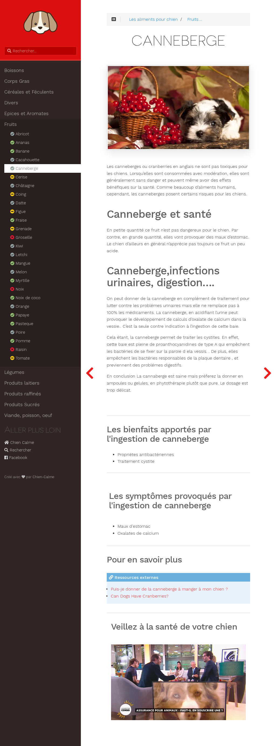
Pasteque (23, 323)
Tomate (22, 358)
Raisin (20, 349)
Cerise (20, 177)
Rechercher (19, 450)
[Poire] (89, 373)
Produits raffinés (22, 393)
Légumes (14, 372)
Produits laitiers (21, 383)
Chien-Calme (43, 477)
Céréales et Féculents (29, 92)
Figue (20, 211)
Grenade (23, 228)
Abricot (21, 134)
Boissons (14, 70)
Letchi (20, 254)
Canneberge (26, 168)
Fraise (20, 220)
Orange (21, 306)
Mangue (22, 263)
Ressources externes (135, 577)
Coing (20, 194)
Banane (21, 151)
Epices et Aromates (26, 113)
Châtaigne (24, 185)
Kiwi (18, 246)
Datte (20, 203)
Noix (19, 289)
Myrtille (21, 280)
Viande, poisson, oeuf (28, 415)
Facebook (17, 457)
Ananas (21, 142)
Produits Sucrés (22, 404)
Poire (19, 332)
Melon (20, 272)
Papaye (21, 315)
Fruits (10, 124)
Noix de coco (27, 297)
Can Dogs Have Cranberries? (139, 596)
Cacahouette (26, 159)
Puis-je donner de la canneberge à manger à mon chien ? (169, 589)
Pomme (22, 341)
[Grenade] (267, 373)
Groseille (23, 237)
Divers (11, 102)
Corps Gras (16, 81)
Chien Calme (21, 442)
